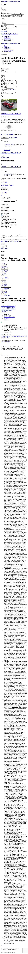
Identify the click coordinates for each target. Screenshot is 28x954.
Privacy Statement (8, 326)
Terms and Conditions (9, 317)
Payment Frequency (5, 16)
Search (2, 70)
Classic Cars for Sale (14, 336)
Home (5, 46)
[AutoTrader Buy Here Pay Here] (9, 34)
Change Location (5, 68)
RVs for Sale (6, 337)
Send (2, 247)
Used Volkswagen (5, 295)
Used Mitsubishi (5, 288)
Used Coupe (12, 306)
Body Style (3, 28)
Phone (7, 210)
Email (8, 215)
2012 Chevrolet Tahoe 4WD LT (11, 114)
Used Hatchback (5, 307)
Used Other (3, 311)
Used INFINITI (4, 278)
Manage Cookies (8, 332)
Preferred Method (5, 213)
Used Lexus (4, 282)
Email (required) (5, 207)
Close (2, 254)
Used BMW (4, 264)
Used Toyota (4, 294)
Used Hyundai (4, 277)
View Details (7, 150)
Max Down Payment (6, 13)
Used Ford (3, 273)
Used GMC (3, 274)
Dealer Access (7, 40)
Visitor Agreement (5, 341)
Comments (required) (6, 227)
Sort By (2, 90)
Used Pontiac (4, 291)
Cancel (2, 244)
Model (2, 26)
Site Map (6, 319)
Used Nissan (4, 289)
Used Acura (3, 263)
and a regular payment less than (8, 222)
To (2, 21)
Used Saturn (4, 292)
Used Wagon (8, 310)
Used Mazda (4, 285)
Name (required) (5, 204)
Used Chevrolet (4, 269)
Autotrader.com (4, 336)
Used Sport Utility (5, 308)
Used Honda (4, 276)
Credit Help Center (8, 39)
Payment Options (5, 157)
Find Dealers (7, 36)
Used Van (3, 310)
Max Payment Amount (6, 15)
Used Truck (12, 308)
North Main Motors (7, 134)
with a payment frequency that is (9, 225)
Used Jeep (3, 280)
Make (2, 25)
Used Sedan (12, 307)
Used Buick (3, 266)
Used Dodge (4, 271)
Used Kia (3, 281)
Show (2, 95)
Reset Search (4, 31)
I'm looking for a (5, 216)
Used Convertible (5, 306)
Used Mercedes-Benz (6, 287)
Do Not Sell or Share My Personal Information (15, 328)
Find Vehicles (7, 38)
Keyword (3, 9)
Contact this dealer (8, 144)
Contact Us (6, 318)
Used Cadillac (4, 267)
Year (2, 74)
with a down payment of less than (9, 219)
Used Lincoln (4, 284)
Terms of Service (14, 241)
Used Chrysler (4, 270)
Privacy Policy (4, 241)
